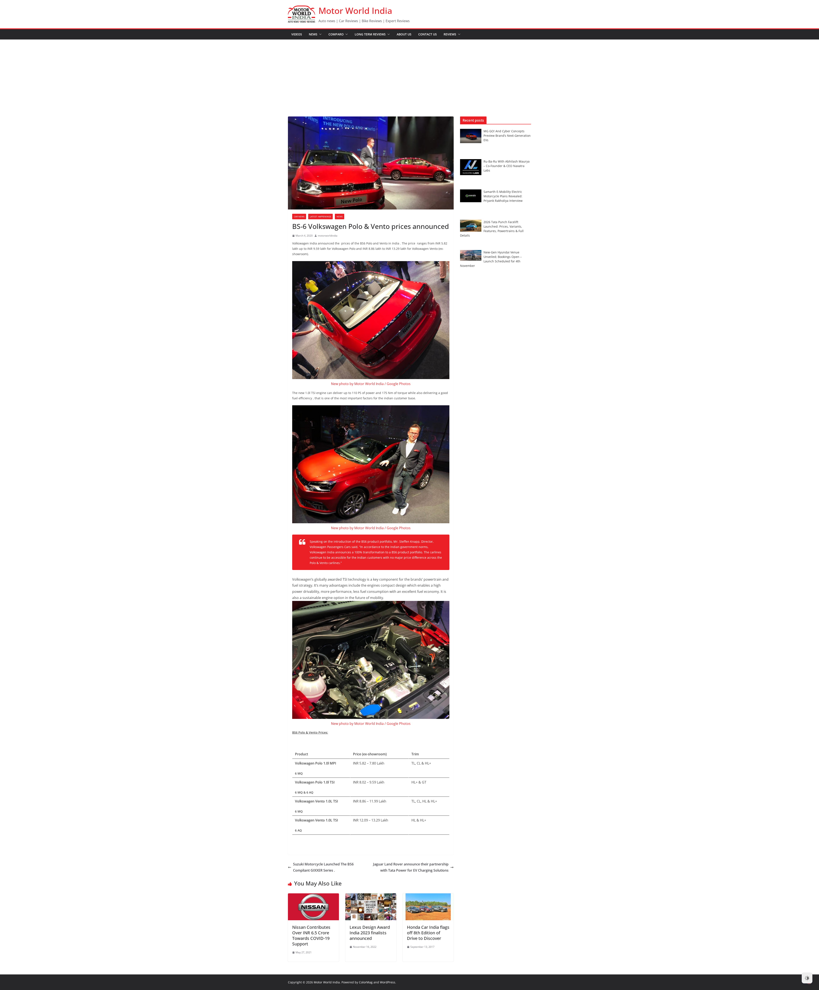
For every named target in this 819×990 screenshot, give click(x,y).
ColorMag (366, 982)
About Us (404, 34)
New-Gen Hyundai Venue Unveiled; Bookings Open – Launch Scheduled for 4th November (491, 259)
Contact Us (427, 34)
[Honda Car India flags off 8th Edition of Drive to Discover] (428, 896)
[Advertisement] (409, 72)
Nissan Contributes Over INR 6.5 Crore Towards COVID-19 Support (311, 935)
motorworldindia (327, 235)
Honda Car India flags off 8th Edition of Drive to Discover (428, 932)
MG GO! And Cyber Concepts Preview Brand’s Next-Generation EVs (507, 135)
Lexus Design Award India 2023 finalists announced (370, 932)
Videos (296, 34)
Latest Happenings (320, 216)
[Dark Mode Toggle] (807, 978)
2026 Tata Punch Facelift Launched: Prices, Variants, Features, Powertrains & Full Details (492, 228)
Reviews (450, 34)
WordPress (387, 982)
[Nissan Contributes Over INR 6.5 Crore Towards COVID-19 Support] (313, 896)
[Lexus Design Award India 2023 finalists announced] (370, 896)
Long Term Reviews (370, 34)
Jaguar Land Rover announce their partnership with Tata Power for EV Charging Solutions (411, 867)
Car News (299, 216)
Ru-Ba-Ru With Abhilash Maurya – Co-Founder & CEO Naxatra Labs (507, 165)
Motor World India (355, 10)
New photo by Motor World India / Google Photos (371, 383)
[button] (319, 34)
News (313, 34)
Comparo (336, 34)
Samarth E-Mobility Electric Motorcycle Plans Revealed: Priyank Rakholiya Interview (503, 196)
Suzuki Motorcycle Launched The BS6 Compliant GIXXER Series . (323, 867)
